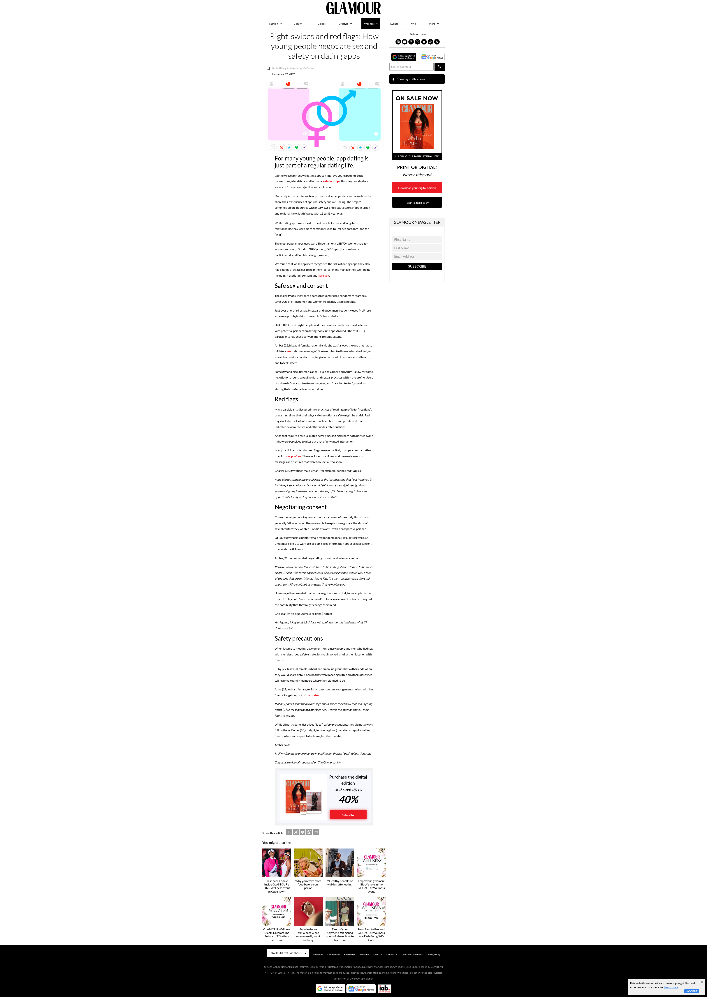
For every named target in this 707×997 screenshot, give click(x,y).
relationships (331, 181)
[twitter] (296, 833)
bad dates (312, 695)
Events (394, 23)
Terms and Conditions (412, 954)
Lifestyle (343, 23)
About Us (377, 954)
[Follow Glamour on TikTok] (430, 42)
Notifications (333, 954)
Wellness (369, 23)
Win (413, 23)
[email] (316, 833)
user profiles (293, 456)
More (432, 23)
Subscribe (348, 815)
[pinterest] (302, 833)
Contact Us (391, 954)
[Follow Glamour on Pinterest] (437, 42)
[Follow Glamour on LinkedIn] (398, 42)
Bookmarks (349, 954)
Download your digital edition (417, 188)
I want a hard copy (417, 202)
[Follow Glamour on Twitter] (417, 42)
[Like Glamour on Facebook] (404, 42)
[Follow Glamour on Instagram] (411, 42)
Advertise (364, 954)
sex (289, 351)
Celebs (322, 23)
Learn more (671, 987)
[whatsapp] (309, 833)
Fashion (273, 23)
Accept (691, 991)
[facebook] (289, 833)
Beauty (298, 23)
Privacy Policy (433, 954)
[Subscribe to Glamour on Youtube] (424, 42)
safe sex (324, 275)
